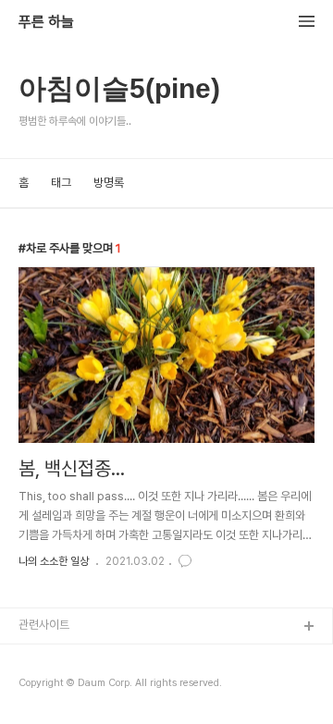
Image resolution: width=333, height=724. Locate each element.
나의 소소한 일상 (53, 561)
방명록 (108, 183)
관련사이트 (43, 625)
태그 (61, 183)
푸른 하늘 (46, 22)
